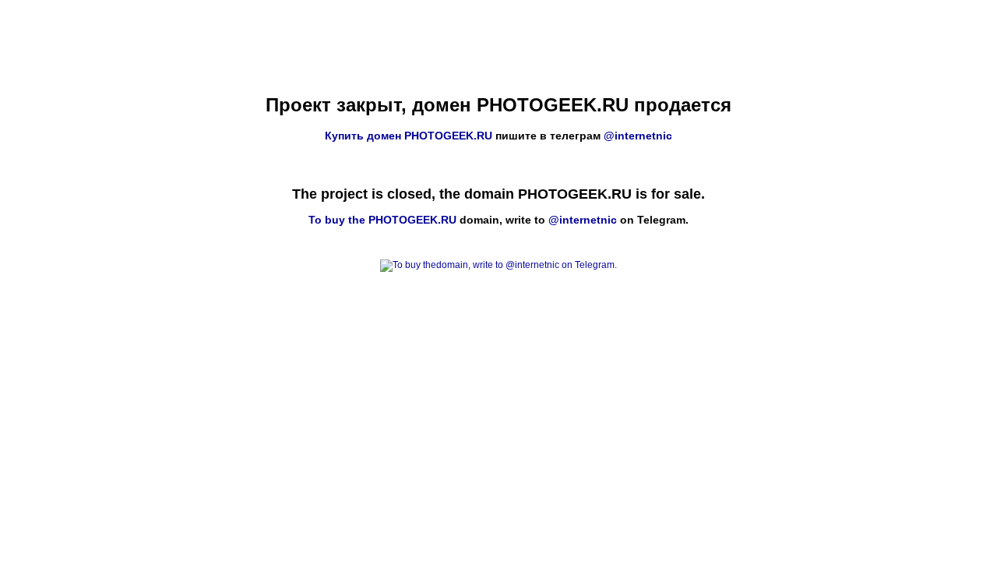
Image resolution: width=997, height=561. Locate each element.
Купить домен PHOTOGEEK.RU (408, 135)
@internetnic (638, 135)
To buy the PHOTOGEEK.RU (382, 219)
